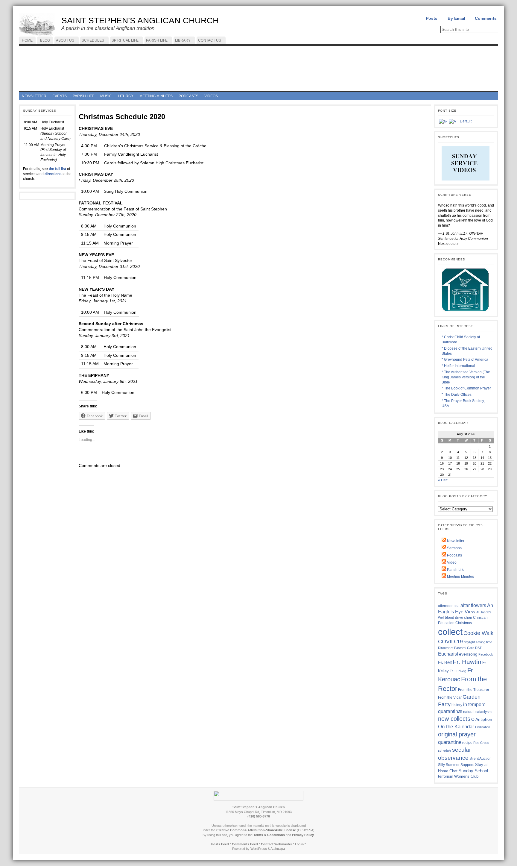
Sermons (454, 548)
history (456, 705)
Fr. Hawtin (467, 661)
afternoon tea (449, 606)
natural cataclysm (477, 712)
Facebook (485, 654)
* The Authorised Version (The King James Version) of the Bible (466, 377)
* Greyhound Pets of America (465, 359)
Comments (486, 18)
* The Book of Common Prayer (466, 388)
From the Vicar (450, 697)
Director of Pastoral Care (456, 648)
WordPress (258, 848)
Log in (299, 844)
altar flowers (473, 605)
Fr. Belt (445, 662)
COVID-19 (450, 641)
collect (450, 632)
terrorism (445, 776)
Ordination (482, 727)
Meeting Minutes (460, 576)
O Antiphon (481, 719)
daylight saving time (478, 642)
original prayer (457, 734)
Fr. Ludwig (458, 671)
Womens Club (466, 776)
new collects (454, 718)
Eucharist (448, 653)
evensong (468, 654)
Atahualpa (277, 848)
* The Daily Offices (457, 394)
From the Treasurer (473, 689)
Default (466, 121)
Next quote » (448, 244)
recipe (467, 743)
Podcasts (454, 555)
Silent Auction (480, 758)
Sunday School (473, 770)
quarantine (449, 742)
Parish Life (455, 570)
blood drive (454, 617)
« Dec (443, 480)
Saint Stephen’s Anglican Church (140, 20)
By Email (456, 18)
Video (451, 562)
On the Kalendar (456, 726)
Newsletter (455, 541)
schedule (444, 750)
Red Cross (481, 742)
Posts (431, 18)
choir (468, 617)
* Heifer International (458, 366)
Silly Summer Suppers (456, 765)
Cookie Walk (478, 633)
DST (478, 648)
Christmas (463, 623)
